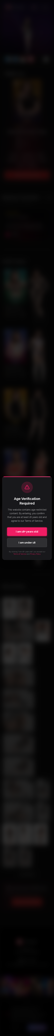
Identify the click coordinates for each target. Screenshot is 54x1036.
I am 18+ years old (27, 531)
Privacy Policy (35, 554)
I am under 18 (27, 542)
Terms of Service (19, 554)
